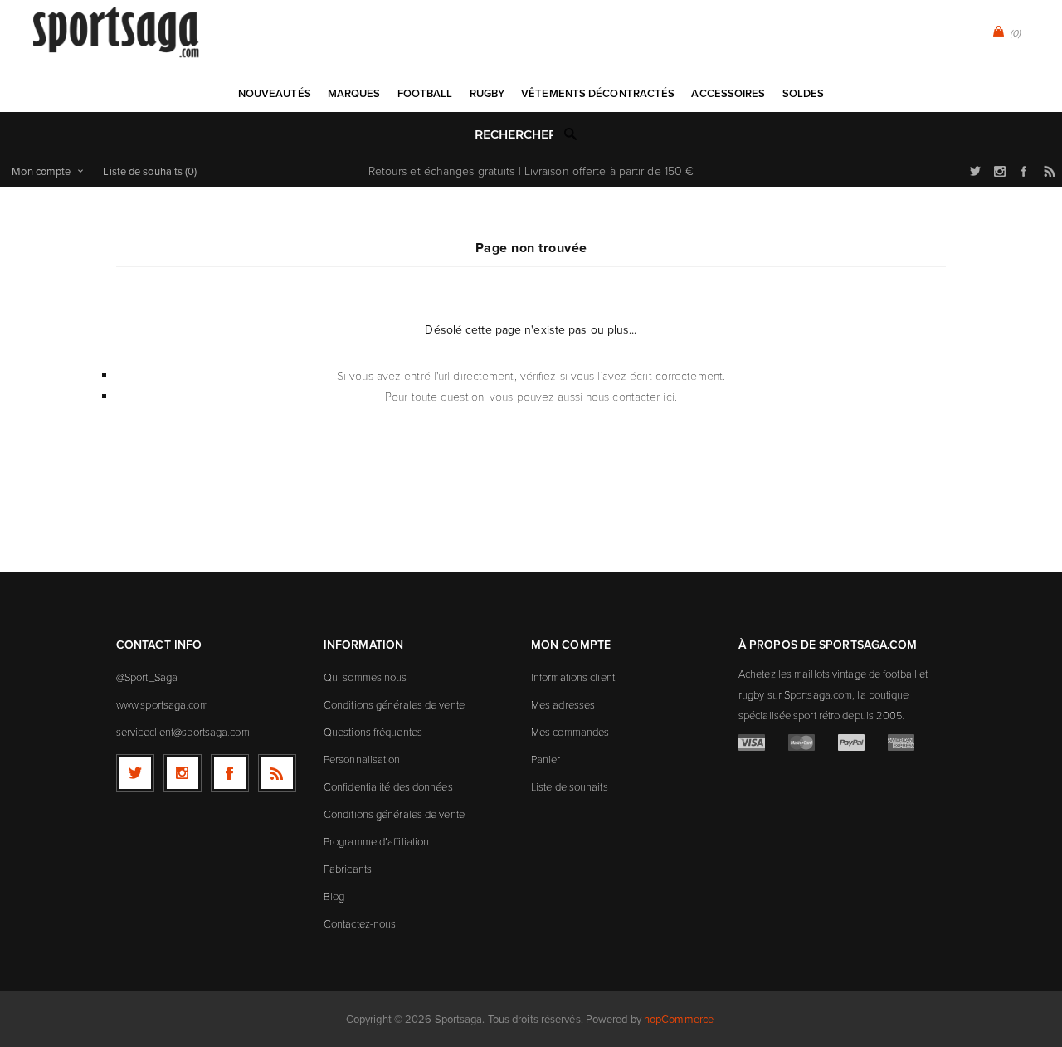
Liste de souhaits (569, 786)
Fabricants (348, 868)
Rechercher (570, 133)
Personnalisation (362, 759)
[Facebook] (230, 773)
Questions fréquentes (373, 731)
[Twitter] (135, 773)
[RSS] (277, 773)
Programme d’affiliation (376, 841)
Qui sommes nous (365, 677)
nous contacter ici (630, 396)
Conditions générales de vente (394, 704)
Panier (546, 759)
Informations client (573, 677)
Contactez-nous (360, 923)
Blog (334, 896)
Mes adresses (563, 704)
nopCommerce (679, 1018)
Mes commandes (570, 731)
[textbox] (514, 135)
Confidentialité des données (388, 786)
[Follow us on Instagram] (182, 773)
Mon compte (41, 170)
